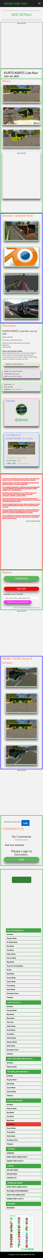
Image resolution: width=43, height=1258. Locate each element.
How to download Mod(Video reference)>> (27, 608)
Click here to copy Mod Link (17, 602)
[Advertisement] (21, 46)
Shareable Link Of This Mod (13, 594)
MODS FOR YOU (16, 3)
